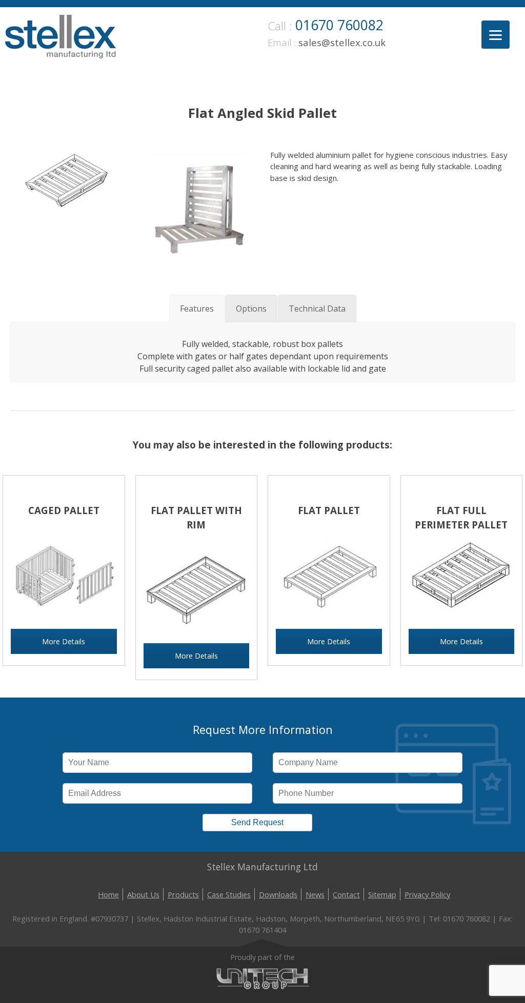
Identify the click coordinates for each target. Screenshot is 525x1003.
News (315, 894)
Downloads (278, 894)
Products (183, 894)
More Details (63, 641)
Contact (346, 894)
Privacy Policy (427, 894)
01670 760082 (339, 25)
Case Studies (229, 894)
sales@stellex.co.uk (342, 42)
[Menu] (495, 35)
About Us (143, 894)
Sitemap (382, 894)
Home (108, 894)
